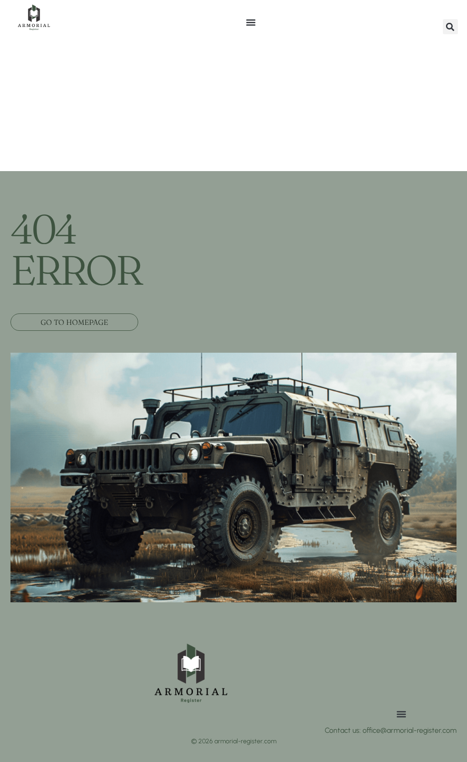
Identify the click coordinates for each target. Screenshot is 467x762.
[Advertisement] (233, 103)
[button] (250, 22)
